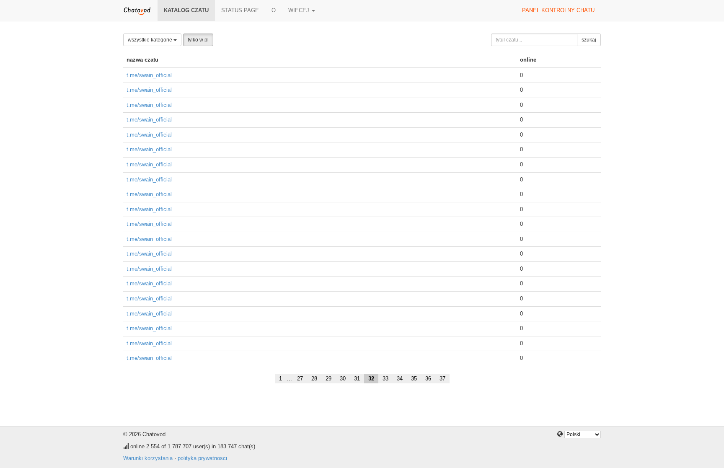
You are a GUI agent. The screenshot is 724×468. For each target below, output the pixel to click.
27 (300, 378)
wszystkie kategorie (150, 40)
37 (442, 378)
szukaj (589, 40)
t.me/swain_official (149, 75)
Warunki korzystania (148, 458)
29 (328, 378)
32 (371, 378)
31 (357, 378)
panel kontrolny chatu (558, 10)
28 (314, 378)
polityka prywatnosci (202, 458)
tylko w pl (198, 40)
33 (385, 378)
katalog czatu (186, 10)
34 (400, 378)
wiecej (299, 10)
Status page (240, 10)
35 (414, 378)
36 (428, 378)
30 (343, 378)
